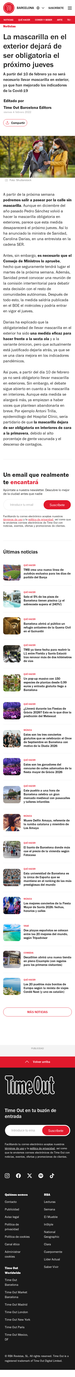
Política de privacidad (12, 1227)
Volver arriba (41, 1062)
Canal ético (12, 1244)
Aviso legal (12, 1217)
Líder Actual (52, 1259)
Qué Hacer (24, 20)
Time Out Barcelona (11, 1283)
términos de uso (13, 520)
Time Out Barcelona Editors (28, 108)
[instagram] (7, 1175)
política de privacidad (40, 520)
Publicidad (12, 1209)
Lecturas (49, 1202)
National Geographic (51, 1235)
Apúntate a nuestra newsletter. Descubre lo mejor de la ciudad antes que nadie (36, 492)
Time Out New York (17, 1320)
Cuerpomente (53, 1252)
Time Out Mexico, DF (16, 1337)
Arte (59, 20)
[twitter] (29, 1175)
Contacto (11, 1202)
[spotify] (40, 1175)
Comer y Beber (43, 20)
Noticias (8, 20)
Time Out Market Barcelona (16, 1295)
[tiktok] (52, 1175)
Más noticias (37, 1012)
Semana (49, 1209)
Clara (47, 1244)
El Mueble (51, 1217)
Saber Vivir (51, 1267)
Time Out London (16, 1312)
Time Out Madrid (16, 1305)
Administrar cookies (12, 1255)
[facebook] (18, 1175)
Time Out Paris (14, 1327)
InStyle (48, 1224)
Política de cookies (17, 1237)
